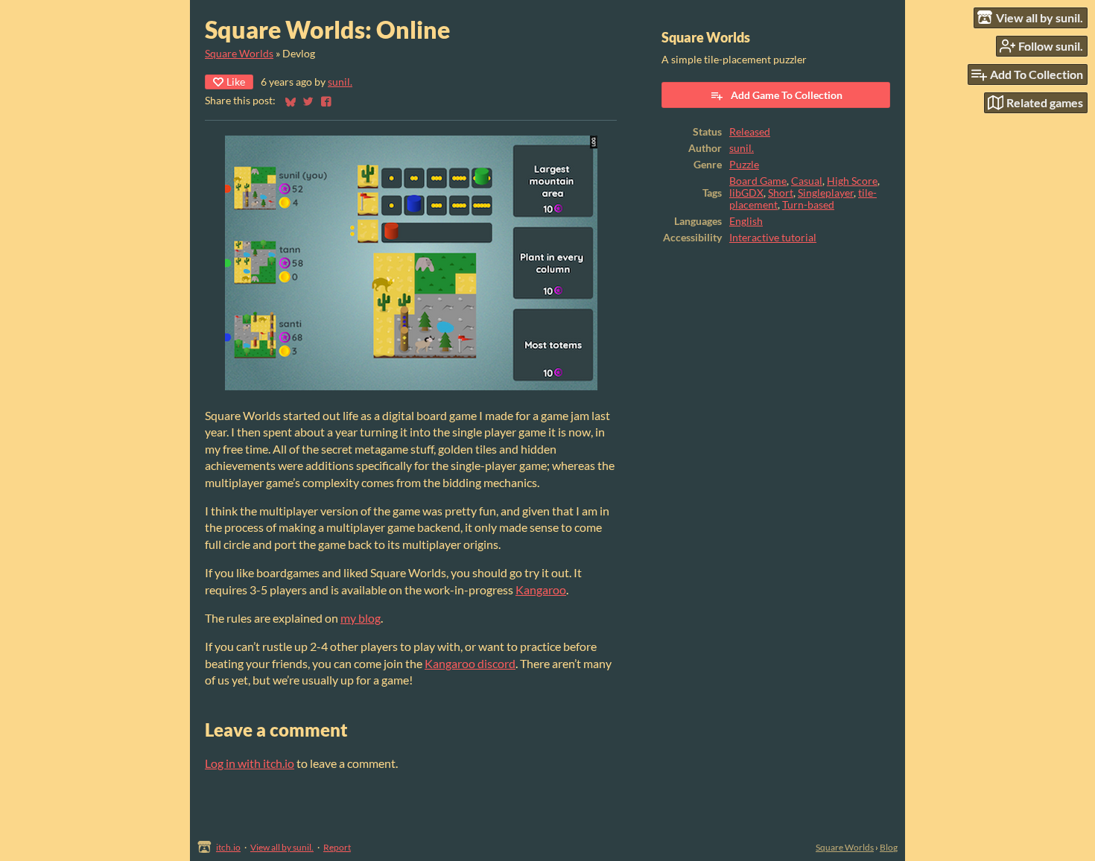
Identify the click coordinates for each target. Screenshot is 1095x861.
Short (780, 193)
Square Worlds (239, 54)
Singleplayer (826, 193)
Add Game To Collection (786, 95)
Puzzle (744, 165)
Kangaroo (540, 589)
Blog (889, 847)
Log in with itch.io (249, 763)
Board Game (758, 181)
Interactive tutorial (772, 238)
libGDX (746, 193)
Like (235, 81)
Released (749, 132)
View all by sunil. (282, 847)
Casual (806, 181)
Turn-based (808, 205)
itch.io (228, 847)
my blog (360, 618)
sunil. (340, 82)
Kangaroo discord (470, 663)
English (746, 221)
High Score (852, 181)
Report (337, 847)
